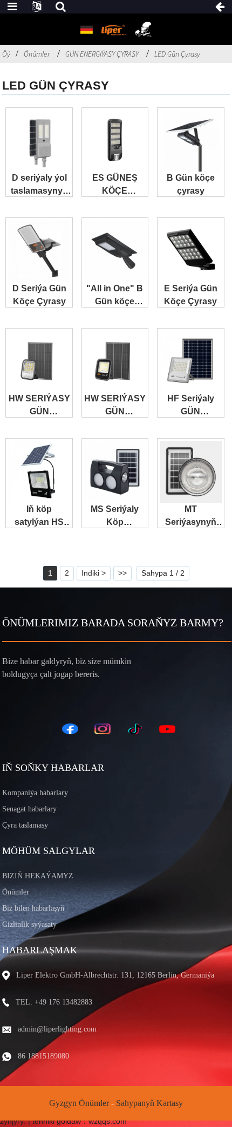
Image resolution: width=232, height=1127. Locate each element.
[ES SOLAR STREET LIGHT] (115, 141)
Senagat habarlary (29, 809)
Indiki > (93, 573)
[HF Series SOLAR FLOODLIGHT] (190, 361)
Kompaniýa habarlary (35, 793)
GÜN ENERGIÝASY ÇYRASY (102, 54)
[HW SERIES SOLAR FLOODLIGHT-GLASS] (115, 361)
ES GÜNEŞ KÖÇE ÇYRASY (115, 190)
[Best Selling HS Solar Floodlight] (39, 471)
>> (122, 573)
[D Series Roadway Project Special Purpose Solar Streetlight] (39, 141)
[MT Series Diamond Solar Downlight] (190, 471)
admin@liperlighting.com (57, 1029)
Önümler (37, 54)
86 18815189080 (43, 1056)
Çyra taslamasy (25, 825)
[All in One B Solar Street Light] (115, 251)
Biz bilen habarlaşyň (33, 908)
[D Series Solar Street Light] (39, 251)
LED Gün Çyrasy (177, 54)
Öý (6, 54)
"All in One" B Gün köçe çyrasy (114, 301)
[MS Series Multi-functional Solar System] (115, 471)
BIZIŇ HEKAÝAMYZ (37, 876)
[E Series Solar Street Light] (190, 251)
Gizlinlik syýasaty (29, 924)
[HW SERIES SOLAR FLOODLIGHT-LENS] (39, 361)
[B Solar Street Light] (190, 141)
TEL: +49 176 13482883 (54, 1002)
